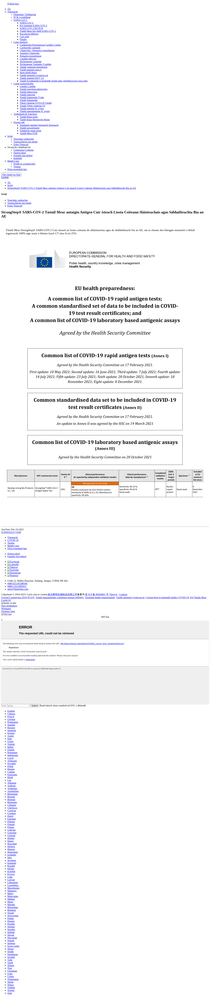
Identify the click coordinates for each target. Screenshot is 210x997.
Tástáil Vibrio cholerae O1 (32, 105)
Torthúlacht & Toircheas (25, 114)
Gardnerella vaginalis (30, 47)
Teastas (17, 166)
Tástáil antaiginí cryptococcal (34, 75)
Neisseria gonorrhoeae (30, 56)
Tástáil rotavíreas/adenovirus (33, 89)
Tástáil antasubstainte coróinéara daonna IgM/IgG (60, 597)
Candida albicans (28, 58)
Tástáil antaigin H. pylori (32, 108)
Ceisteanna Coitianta (24, 150)
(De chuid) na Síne (11, 174)
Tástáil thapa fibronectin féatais (35, 119)
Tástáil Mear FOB (28, 133)
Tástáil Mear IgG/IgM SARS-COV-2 (38, 31)
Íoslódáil (18, 158)
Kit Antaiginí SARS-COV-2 (33, 25)
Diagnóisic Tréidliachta (25, 14)
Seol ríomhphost (9, 605)
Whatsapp (6, 608)
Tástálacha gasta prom (30, 130)
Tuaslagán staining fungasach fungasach (39, 125)
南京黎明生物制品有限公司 (62, 594)
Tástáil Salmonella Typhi (32, 97)
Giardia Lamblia (28, 86)
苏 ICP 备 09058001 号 (97, 594)
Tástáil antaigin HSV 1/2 (32, 78)
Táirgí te (113, 594)
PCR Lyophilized (22, 17)
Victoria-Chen (8, 611)
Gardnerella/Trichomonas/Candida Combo (40, 45)
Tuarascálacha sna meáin (26, 141)
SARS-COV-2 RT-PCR (31, 28)
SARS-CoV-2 (20, 20)
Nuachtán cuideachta (24, 139)
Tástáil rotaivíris (27, 94)
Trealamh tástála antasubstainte (100, 597)
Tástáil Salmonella (29, 100)
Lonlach (123, 594)
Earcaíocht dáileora (29, 34)
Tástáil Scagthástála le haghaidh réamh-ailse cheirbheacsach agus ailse (54, 81)
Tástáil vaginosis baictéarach (33, 67)
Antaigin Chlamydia (29, 53)
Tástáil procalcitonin (29, 128)
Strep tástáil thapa (28, 72)
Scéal (10, 136)
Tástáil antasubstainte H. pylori (35, 111)
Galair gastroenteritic (24, 83)
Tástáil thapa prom (29, 117)
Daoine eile (19, 122)
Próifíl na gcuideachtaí (24, 164)
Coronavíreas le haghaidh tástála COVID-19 (167, 597)
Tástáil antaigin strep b (31, 70)
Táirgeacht (12, 11)
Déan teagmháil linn (17, 169)
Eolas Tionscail (21, 144)
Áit (8, 9)
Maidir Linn (13, 161)
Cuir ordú (24, 36)
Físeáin (23, 39)
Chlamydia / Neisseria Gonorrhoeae (37, 50)
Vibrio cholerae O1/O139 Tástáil (36, 103)
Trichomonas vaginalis (31, 61)
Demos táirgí (20, 152)
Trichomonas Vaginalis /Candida (35, 64)
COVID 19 (12, 540)
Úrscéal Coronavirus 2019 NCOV (17, 597)
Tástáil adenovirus (28, 92)
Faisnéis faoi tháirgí (23, 155)
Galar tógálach (21, 42)
